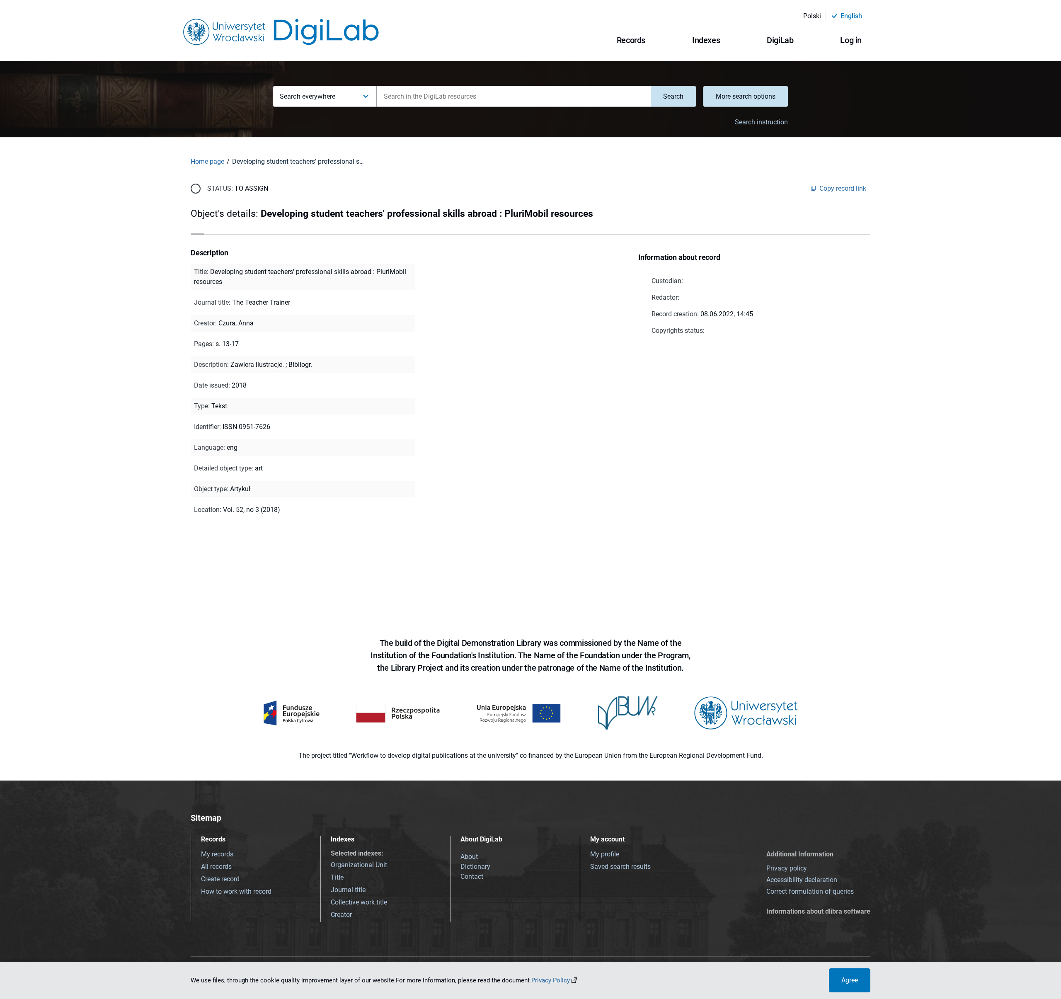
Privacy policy (786, 868)
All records (216, 866)
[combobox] (514, 96)
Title (337, 877)
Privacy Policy (550, 980)
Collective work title (359, 902)
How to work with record (236, 891)
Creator (341, 915)
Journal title (348, 890)
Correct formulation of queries (810, 891)
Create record (220, 879)
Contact (471, 876)
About (469, 857)
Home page (207, 161)
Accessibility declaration (801, 880)
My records (217, 854)
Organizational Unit (359, 865)
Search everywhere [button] (307, 96)
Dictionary (475, 866)
